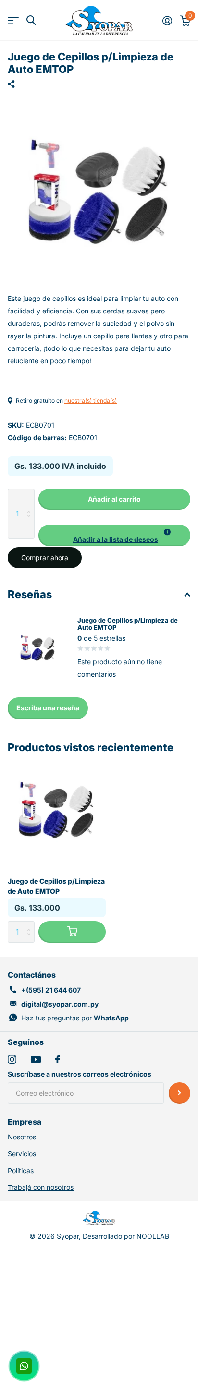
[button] (114, 535)
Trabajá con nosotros (41, 1187)
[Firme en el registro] (167, 20)
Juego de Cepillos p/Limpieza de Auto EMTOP (56, 886)
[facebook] (57, 1059)
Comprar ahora (44, 557)
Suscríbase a (179, 1093)
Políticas (21, 1170)
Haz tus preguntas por (75, 1018)
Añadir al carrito (114, 499)
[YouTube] (36, 1059)
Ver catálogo (13, 20)
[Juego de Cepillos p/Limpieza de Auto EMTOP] (57, 808)
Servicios (22, 1154)
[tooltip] (167, 532)
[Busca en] (31, 20)
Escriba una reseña (47, 708)
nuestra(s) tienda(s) (90, 400)
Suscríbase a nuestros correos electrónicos (79, 1074)
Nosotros (22, 1137)
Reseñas (30, 594)
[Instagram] (12, 1059)
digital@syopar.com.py (60, 1004)
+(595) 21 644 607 (51, 990)
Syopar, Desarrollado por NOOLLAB (113, 1236)
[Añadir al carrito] (72, 932)
